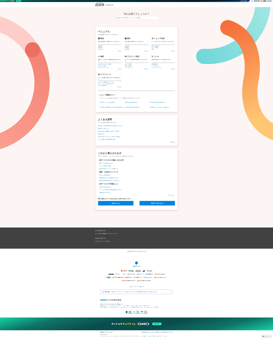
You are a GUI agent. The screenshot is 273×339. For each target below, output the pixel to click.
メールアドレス (128, 67)
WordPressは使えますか (105, 187)
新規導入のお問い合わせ (157, 203)
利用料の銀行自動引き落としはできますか (109, 180)
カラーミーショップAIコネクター (106, 83)
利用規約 (104, 233)
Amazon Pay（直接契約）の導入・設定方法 (108, 131)
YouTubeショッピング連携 (104, 64)
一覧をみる (119, 50)
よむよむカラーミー (100, 241)
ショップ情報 (155, 47)
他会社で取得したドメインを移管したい (108, 168)
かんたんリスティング (103, 67)
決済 (153, 49)
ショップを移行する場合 (105, 166)
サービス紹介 (98, 233)
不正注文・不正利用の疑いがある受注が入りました (110, 125)
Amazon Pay (101, 134)
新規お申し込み (116, 203)
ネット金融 (149, 336)
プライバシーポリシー (112, 233)
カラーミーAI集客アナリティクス (106, 82)
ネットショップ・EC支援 (113, 336)
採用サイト (141, 286)
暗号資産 (153, 336)
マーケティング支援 (134, 336)
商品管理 (100, 46)
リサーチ (140, 336)
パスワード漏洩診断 (126, 305)
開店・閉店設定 (155, 46)
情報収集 (144, 336)
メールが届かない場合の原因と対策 (106, 139)
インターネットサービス (104, 336)
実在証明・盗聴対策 (103, 307)
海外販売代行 (155, 64)
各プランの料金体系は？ (105, 175)
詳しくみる (171, 195)
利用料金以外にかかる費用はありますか (108, 178)
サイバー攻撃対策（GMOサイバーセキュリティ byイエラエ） (118, 307)
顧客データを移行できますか (106, 163)
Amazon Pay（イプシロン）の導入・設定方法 (109, 136)
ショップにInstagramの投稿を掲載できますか (110, 189)
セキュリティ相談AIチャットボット (145, 305)
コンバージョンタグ (156, 67)
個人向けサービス (159, 336)
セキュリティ (127, 336)
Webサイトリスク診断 (134, 305)
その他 (165, 336)
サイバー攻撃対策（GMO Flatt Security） (136, 307)
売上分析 (127, 49)
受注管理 (127, 46)
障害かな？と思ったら (103, 128)
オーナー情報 (128, 64)
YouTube (107, 241)
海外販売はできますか (104, 192)
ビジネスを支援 (121, 336)
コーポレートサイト (133, 286)
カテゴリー (100, 49)
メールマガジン (155, 65)
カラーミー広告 (102, 65)
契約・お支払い (128, 65)
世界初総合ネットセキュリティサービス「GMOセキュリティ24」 (110, 305)
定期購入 (127, 47)
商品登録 (100, 47)
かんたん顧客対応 (102, 85)
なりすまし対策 (146, 307)
